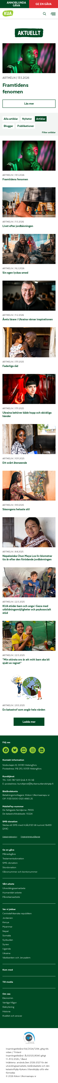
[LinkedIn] (41, 750)
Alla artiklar (11, 118)
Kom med (7, 969)
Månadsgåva (9, 854)
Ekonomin (7, 998)
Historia (6, 1011)
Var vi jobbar (9, 909)
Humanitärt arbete (12, 892)
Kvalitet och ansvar (12, 1016)
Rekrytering (8, 1007)
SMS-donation (10, 863)
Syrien (5, 944)
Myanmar (7, 926)
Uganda (6, 949)
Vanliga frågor (9, 1002)
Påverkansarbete (11, 897)
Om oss (6, 993)
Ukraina (6, 953)
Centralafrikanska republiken (17, 913)
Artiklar (40, 118)
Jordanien (7, 918)
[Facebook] (5, 750)
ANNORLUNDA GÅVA (16, 4)
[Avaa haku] (44, 14)
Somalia (6, 935)
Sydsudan (7, 940)
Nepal (5, 931)
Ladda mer (29, 721)
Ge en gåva (8, 849)
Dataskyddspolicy (9, 837)
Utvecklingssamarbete (13, 888)
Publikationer (25, 126)
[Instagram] (32, 750)
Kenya (5, 922)
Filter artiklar (49, 132)
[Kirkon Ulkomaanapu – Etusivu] (8, 13)
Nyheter (27, 118)
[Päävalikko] (53, 13)
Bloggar (8, 126)
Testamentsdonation (13, 858)
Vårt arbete (8, 883)
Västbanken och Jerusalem (16, 957)
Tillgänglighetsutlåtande (30, 837)
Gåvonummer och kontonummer (19, 872)
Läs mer (29, 103)
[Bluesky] (14, 750)
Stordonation (9, 867)
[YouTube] (23, 750)
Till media (7, 981)
